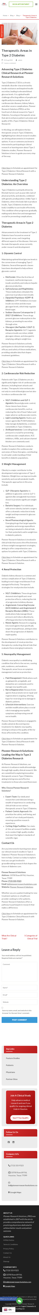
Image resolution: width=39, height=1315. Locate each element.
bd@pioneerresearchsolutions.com (22, 884)
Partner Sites (11, 1079)
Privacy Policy (8, 1249)
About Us (6, 1257)
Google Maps (15, 1192)
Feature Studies (13, 1058)
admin (20, 60)
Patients (9, 1065)
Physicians (10, 1072)
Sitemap (6, 1261)
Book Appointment (21, 4)
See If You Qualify (21, 1118)
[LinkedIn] (13, 1141)
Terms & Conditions (10, 1244)
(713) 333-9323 (14, 881)
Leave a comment (10, 63)
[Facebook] (8, 1141)
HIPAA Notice (8, 1240)
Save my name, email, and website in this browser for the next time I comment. (17, 1011)
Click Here (6, 168)
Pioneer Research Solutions (21, 887)
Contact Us (7, 1253)
